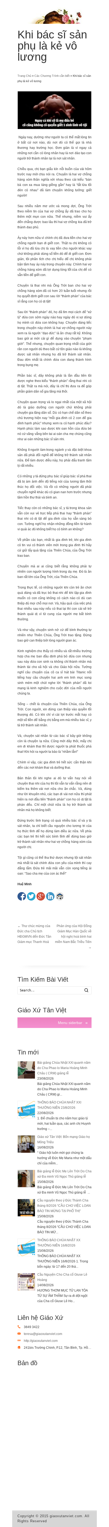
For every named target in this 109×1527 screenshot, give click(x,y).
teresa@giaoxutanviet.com (43, 1334)
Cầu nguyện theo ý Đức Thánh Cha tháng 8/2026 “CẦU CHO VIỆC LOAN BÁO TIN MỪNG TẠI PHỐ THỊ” (64, 1206)
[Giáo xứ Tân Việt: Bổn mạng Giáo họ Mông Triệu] (26, 1144)
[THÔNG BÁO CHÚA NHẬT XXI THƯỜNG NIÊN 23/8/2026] (26, 1110)
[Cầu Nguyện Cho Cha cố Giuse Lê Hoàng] (26, 1282)
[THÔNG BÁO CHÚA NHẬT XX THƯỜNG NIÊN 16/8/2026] (26, 1247)
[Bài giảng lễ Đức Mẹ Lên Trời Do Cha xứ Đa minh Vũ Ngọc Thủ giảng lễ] (26, 1178)
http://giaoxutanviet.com (41, 1341)
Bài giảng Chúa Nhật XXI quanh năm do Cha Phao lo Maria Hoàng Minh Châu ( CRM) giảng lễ (63, 1068)
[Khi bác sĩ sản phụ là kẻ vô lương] (54, 110)
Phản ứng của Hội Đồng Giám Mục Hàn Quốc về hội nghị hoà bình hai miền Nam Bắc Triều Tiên (73, 936)
